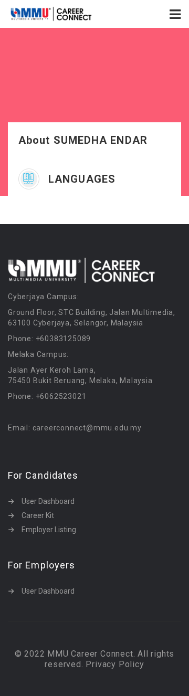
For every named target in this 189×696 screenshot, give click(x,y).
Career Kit (38, 515)
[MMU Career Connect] (51, 14)
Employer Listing (49, 529)
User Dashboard (48, 501)
